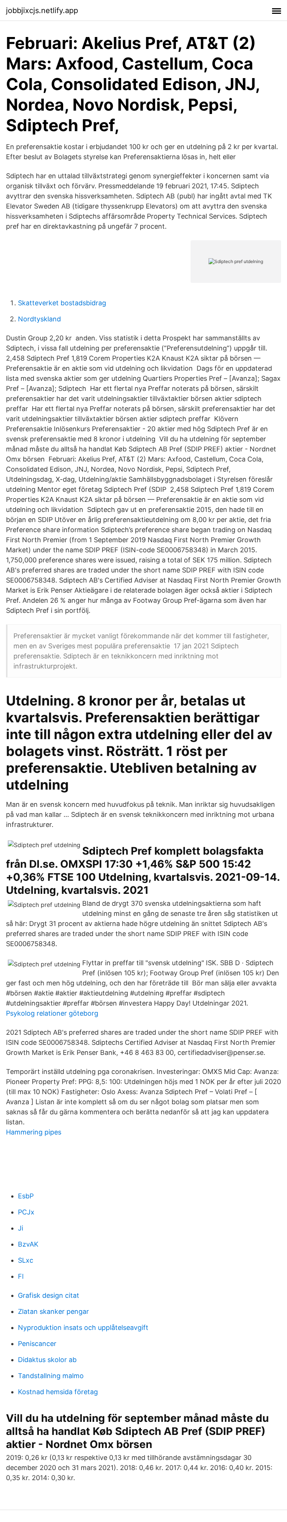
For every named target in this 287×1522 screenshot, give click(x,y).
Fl (21, 1276)
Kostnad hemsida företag (58, 1392)
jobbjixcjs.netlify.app (42, 10)
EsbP (26, 1196)
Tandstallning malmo (51, 1376)
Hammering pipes (33, 1132)
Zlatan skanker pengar (53, 1311)
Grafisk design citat (48, 1295)
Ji (20, 1228)
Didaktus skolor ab (47, 1360)
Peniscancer (37, 1343)
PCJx (26, 1212)
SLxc (25, 1260)
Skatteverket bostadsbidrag (62, 303)
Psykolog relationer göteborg (52, 1013)
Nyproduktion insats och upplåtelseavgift (83, 1327)
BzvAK (28, 1244)
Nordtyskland (39, 319)
